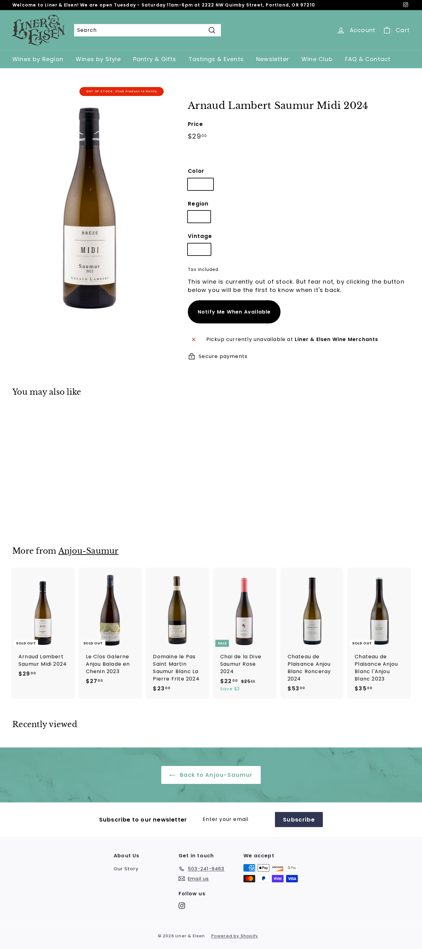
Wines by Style (98, 59)
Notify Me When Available (234, 311)
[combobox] (147, 30)
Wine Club (317, 59)
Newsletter (272, 59)
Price (195, 124)
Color (196, 171)
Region (198, 203)
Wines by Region (37, 59)
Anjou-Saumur (88, 551)
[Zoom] (90, 199)
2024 (199, 249)
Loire (199, 216)
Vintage (200, 236)
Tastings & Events (216, 59)
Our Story (126, 868)
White (200, 184)
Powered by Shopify (234, 936)
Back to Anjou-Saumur (215, 775)
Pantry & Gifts (154, 59)
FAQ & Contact (368, 59)
